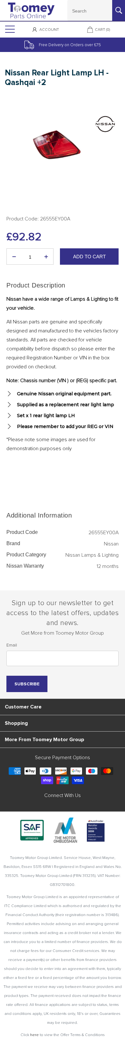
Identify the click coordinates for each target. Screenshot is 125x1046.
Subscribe (26, 684)
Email (11, 645)
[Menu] (9, 29)
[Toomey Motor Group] (31, 10)
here (34, 1035)
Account (49, 29)
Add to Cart (89, 256)
